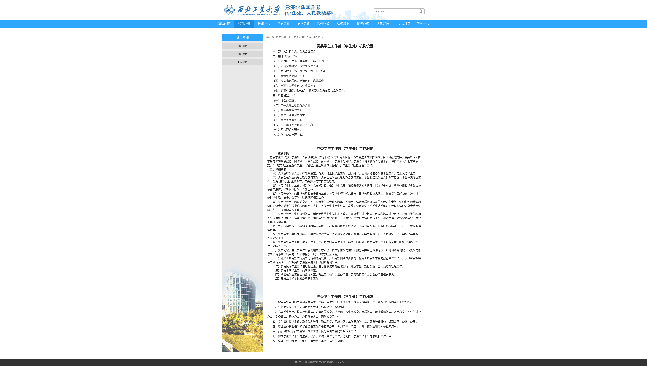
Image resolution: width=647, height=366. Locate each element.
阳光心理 (363, 24)
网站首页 (224, 24)
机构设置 (242, 62)
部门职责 (242, 46)
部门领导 (242, 54)
